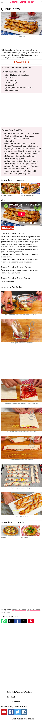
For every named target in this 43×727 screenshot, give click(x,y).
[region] (21, 43)
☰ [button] (2, 2)
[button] (21, 62)
